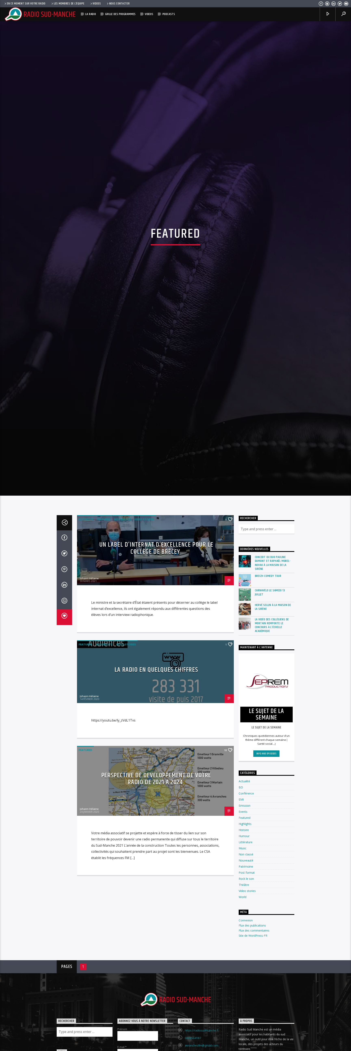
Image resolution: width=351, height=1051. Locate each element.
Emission (244, 899)
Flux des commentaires (254, 1024)
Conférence (246, 887)
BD (241, 881)
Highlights (245, 918)
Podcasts (168, 14)
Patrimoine (246, 960)
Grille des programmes (120, 14)
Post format (247, 966)
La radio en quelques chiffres (156, 763)
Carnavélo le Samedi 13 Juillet (270, 686)
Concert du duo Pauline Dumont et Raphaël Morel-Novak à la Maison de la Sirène (272, 657)
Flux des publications (252, 1019)
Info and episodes (266, 847)
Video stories (144, 613)
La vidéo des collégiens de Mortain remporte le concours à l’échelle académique (272, 719)
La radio (90, 14)
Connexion (246, 1014)
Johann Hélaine (89, 672)
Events (243, 905)
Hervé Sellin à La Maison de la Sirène (273, 700)
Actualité (86, 613)
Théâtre (244, 979)
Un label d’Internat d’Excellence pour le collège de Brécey (156, 642)
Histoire (244, 924)
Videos (97, 3)
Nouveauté (122, 613)
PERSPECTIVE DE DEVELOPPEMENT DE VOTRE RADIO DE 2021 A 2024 (156, 872)
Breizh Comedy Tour (268, 670)
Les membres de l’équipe (69, 3)
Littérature (245, 936)
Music (242, 942)
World (242, 991)
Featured (103, 613)
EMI (241, 893)
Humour (244, 930)
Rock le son (246, 972)
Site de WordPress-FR (253, 1029)
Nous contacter (119, 3)
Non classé (246, 948)
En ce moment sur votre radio (26, 3)
